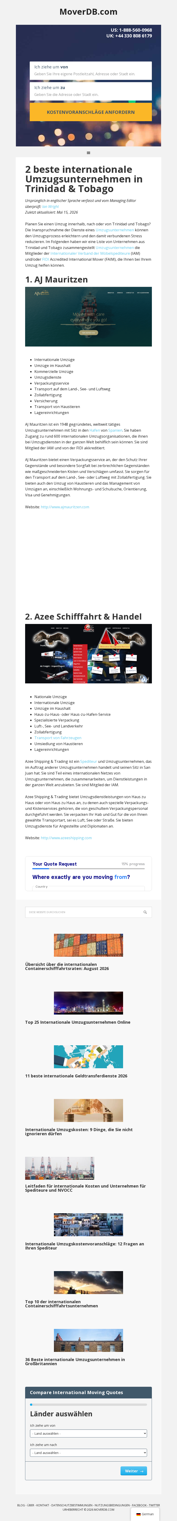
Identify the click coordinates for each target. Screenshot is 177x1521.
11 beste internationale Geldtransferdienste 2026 (76, 1076)
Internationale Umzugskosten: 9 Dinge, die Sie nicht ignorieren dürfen (79, 1131)
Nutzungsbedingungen (112, 1505)
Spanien (115, 430)
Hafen (94, 430)
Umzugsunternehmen (115, 229)
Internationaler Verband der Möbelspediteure (90, 253)
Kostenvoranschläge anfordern (91, 112)
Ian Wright (50, 206)
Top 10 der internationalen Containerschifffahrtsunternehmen (61, 1304)
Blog (21, 1505)
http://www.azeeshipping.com (66, 837)
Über (30, 1505)
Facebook (139, 1505)
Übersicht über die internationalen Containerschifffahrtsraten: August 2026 (67, 966)
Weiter (132, 1470)
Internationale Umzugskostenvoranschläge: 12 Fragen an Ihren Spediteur (84, 1246)
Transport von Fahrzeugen (57, 737)
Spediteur (88, 761)
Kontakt (42, 1505)
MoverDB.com (88, 11)
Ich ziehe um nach (43, 1445)
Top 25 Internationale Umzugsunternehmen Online (77, 1022)
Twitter (154, 1505)
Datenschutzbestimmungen (71, 1505)
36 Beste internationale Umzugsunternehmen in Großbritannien (75, 1361)
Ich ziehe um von (42, 1425)
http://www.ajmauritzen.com (65, 506)
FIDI (45, 259)
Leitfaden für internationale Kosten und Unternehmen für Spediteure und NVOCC (85, 1188)
